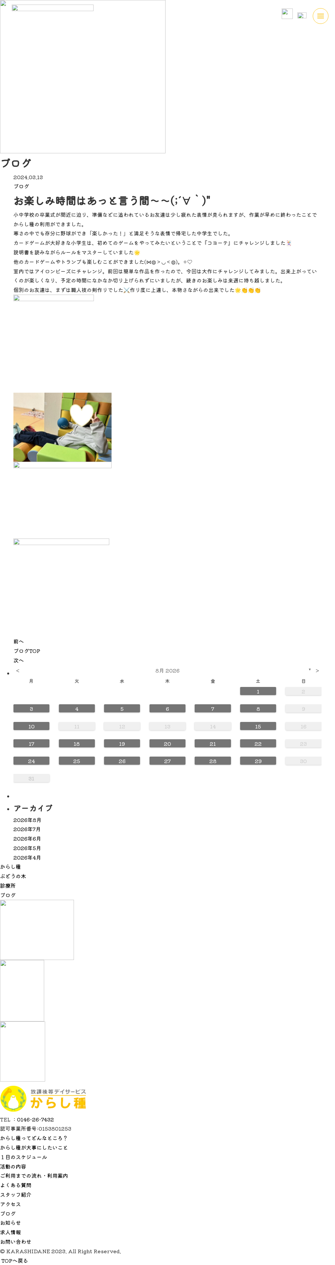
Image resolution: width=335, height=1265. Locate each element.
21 (213, 743)
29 (258, 761)
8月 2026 (167, 670)
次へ (18, 660)
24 (31, 761)
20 (167, 743)
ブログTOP (26, 651)
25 (76, 761)
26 (122, 761)
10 (31, 726)
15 (258, 726)
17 (31, 743)
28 (213, 761)
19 (122, 743)
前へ (18, 641)
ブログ (21, 186)
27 (167, 761)
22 (258, 743)
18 (77, 743)
